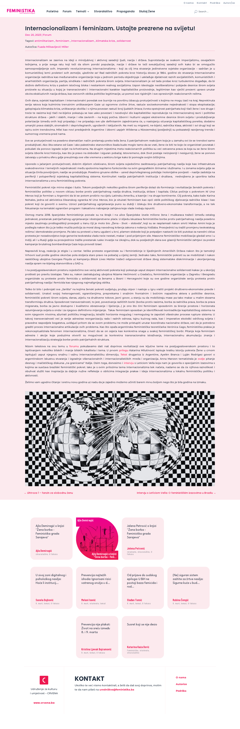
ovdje (201, 358)
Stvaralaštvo (103, 11)
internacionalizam (82, 40)
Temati (81, 11)
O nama (189, 3)
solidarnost (124, 40)
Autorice (181, 684)
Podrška (215, 3)
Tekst (124, 354)
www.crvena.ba (44, 703)
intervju (129, 363)
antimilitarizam (44, 40)
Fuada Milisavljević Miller (53, 46)
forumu (74, 346)
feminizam (62, 40)
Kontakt (202, 3)
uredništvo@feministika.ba (116, 689)
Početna (52, 11)
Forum (67, 11)
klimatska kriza (105, 40)
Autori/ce (229, 3)
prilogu (123, 350)
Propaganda (126, 11)
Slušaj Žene (147, 11)
